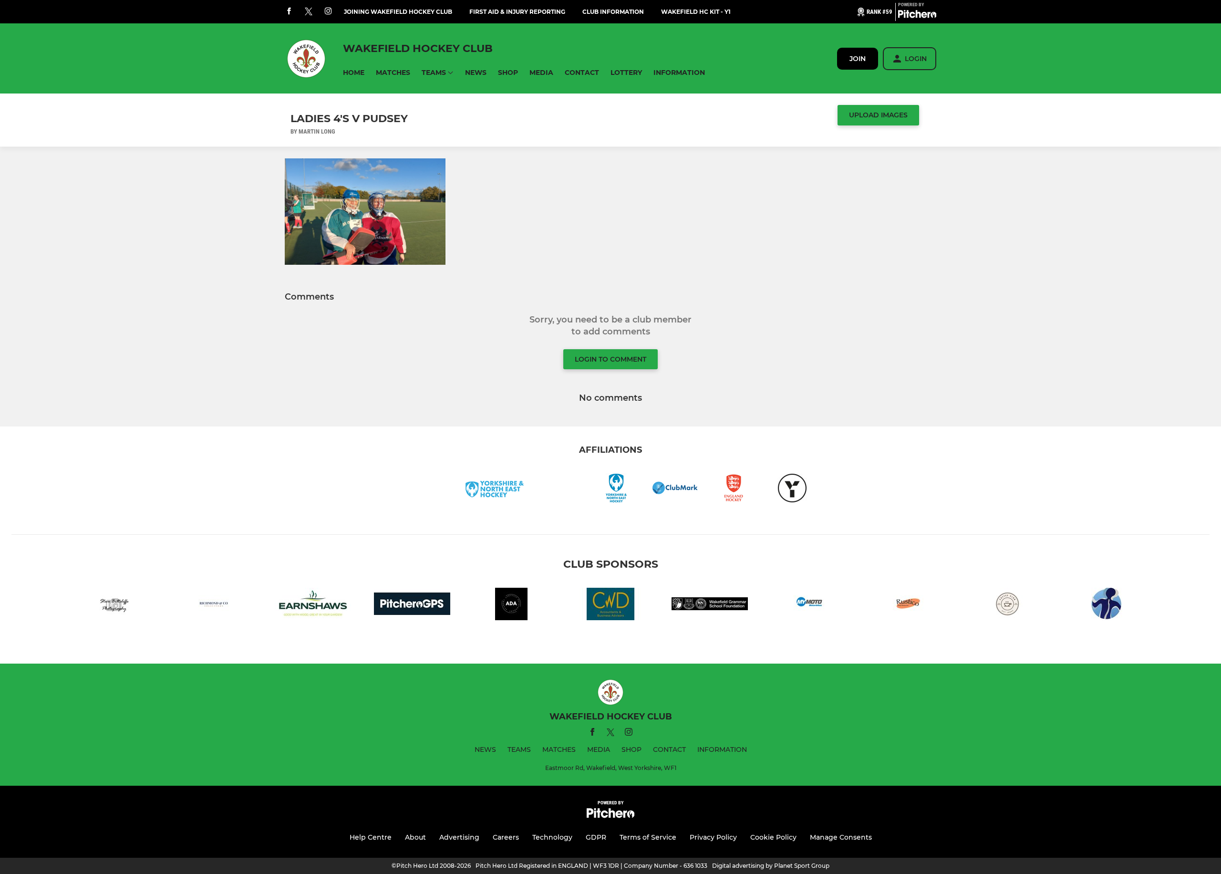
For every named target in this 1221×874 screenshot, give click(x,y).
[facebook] (289, 12)
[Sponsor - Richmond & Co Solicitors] (214, 606)
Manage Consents (841, 837)
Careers (506, 837)
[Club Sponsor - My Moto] (809, 606)
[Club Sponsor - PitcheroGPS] (412, 606)
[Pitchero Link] (917, 15)
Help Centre (371, 837)
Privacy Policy (713, 837)
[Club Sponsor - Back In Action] (1106, 606)
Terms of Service (648, 837)
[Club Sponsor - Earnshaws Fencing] (313, 606)
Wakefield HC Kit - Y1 (696, 11)
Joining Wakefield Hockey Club (398, 11)
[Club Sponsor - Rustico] (908, 606)
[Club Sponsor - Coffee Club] (1007, 606)
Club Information (613, 11)
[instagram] (328, 12)
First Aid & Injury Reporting (517, 11)
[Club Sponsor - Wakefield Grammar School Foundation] (710, 606)
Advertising (459, 837)
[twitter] (308, 12)
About (415, 837)
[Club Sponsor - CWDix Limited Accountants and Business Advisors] (610, 606)
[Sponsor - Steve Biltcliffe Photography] (114, 606)
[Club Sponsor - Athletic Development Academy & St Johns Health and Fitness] (511, 606)
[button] (353, 72)
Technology (552, 837)
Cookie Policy (773, 837)
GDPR (596, 837)
